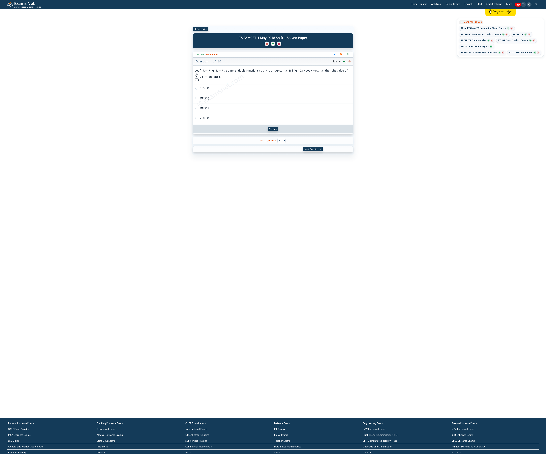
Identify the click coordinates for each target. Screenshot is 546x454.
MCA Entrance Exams (19, 435)
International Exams (196, 429)
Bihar (188, 452)
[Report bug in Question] (341, 54)
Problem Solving (17, 452)
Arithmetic (102, 446)
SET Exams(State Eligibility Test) (380, 440)
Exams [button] (423, 4)
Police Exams (281, 435)
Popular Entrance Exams (21, 423)
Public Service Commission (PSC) (380, 435)
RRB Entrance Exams (462, 435)
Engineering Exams (373, 423)
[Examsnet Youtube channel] (518, 5)
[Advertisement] (45, 52)
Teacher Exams (282, 440)
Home (414, 4)
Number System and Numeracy (468, 446)
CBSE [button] (479, 4)
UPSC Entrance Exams (463, 440)
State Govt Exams (106, 440)
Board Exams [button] (452, 4)
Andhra (101, 452)
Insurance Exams (106, 429)
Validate (273, 129)
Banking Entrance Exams (110, 423)
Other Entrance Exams (197, 435)
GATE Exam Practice (18, 429)
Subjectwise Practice (196, 440)
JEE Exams (279, 429)
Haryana (456, 452)
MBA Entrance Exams (462, 429)
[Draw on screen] (335, 54)
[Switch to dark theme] (529, 4)
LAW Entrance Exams (374, 429)
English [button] (468, 4)
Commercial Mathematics (199, 446)
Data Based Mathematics (287, 446)
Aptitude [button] (436, 4)
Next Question (312, 149)
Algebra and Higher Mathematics (26, 446)
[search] (536, 4)
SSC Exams (13, 440)
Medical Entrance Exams (110, 435)
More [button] (509, 4)
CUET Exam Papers (195, 423)
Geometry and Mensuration (377, 446)
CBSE (277, 452)
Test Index (202, 29)
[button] (523, 4)
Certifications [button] (494, 4)
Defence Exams (282, 423)
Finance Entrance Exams (464, 423)
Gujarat (367, 452)
